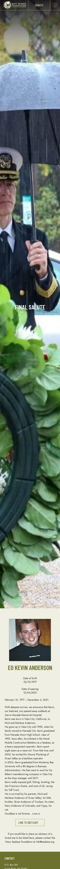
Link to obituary (28, 822)
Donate (39, 5)
